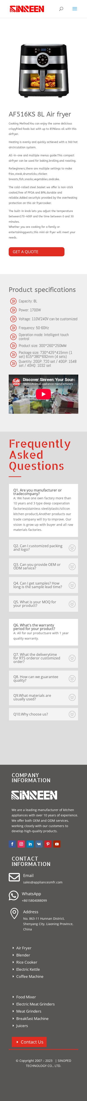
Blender (23, 955)
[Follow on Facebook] (12, 844)
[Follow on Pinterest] (48, 844)
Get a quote (25, 251)
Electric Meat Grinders (35, 1004)
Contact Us (32, 1042)
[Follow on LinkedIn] (30, 844)
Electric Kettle (28, 969)
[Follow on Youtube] (56, 844)
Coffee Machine (30, 976)
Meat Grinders (28, 1011)
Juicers (22, 1025)
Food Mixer (26, 996)
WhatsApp (31, 893)
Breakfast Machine (32, 1018)
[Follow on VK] (39, 844)
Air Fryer (23, 947)
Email (28, 875)
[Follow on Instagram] (21, 844)
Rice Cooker (26, 962)
